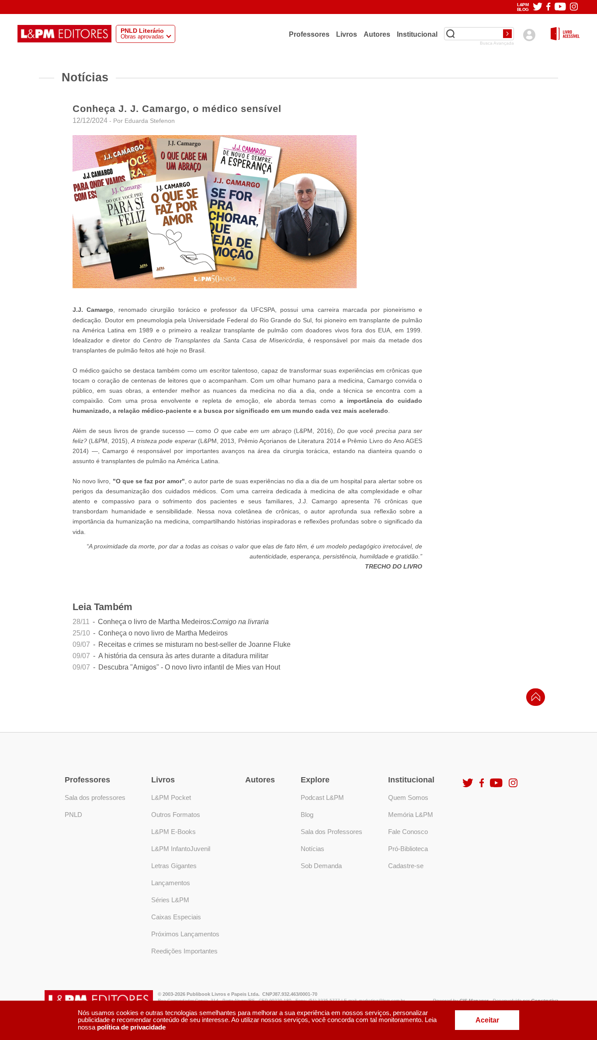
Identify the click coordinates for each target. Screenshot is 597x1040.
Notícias (312, 848)
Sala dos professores (95, 797)
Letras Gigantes (174, 865)
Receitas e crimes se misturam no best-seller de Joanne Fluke (194, 644)
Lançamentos (170, 882)
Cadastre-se (405, 865)
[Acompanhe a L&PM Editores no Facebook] (548, 7)
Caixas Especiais (176, 917)
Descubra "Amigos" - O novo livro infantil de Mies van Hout (189, 667)
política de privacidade (131, 1027)
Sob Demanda (321, 865)
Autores (377, 34)
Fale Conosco (408, 831)
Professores (309, 34)
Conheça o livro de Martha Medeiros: (183, 621)
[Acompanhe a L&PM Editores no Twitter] (537, 7)
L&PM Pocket (171, 797)
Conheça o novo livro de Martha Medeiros (163, 633)
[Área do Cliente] (529, 35)
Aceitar (487, 1020)
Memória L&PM (410, 814)
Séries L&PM (170, 900)
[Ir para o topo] (534, 699)
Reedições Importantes (184, 951)
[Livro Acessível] (565, 34)
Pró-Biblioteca (408, 848)
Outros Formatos (175, 814)
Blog (307, 814)
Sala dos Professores (331, 831)
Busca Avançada (497, 43)
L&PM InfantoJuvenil (180, 848)
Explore (315, 779)
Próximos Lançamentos (185, 934)
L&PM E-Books (173, 831)
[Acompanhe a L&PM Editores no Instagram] (574, 7)
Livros (346, 34)
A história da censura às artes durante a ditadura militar (183, 656)
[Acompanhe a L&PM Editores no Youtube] (560, 7)
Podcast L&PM (322, 797)
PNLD (73, 814)
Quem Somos (408, 797)
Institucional (417, 34)
